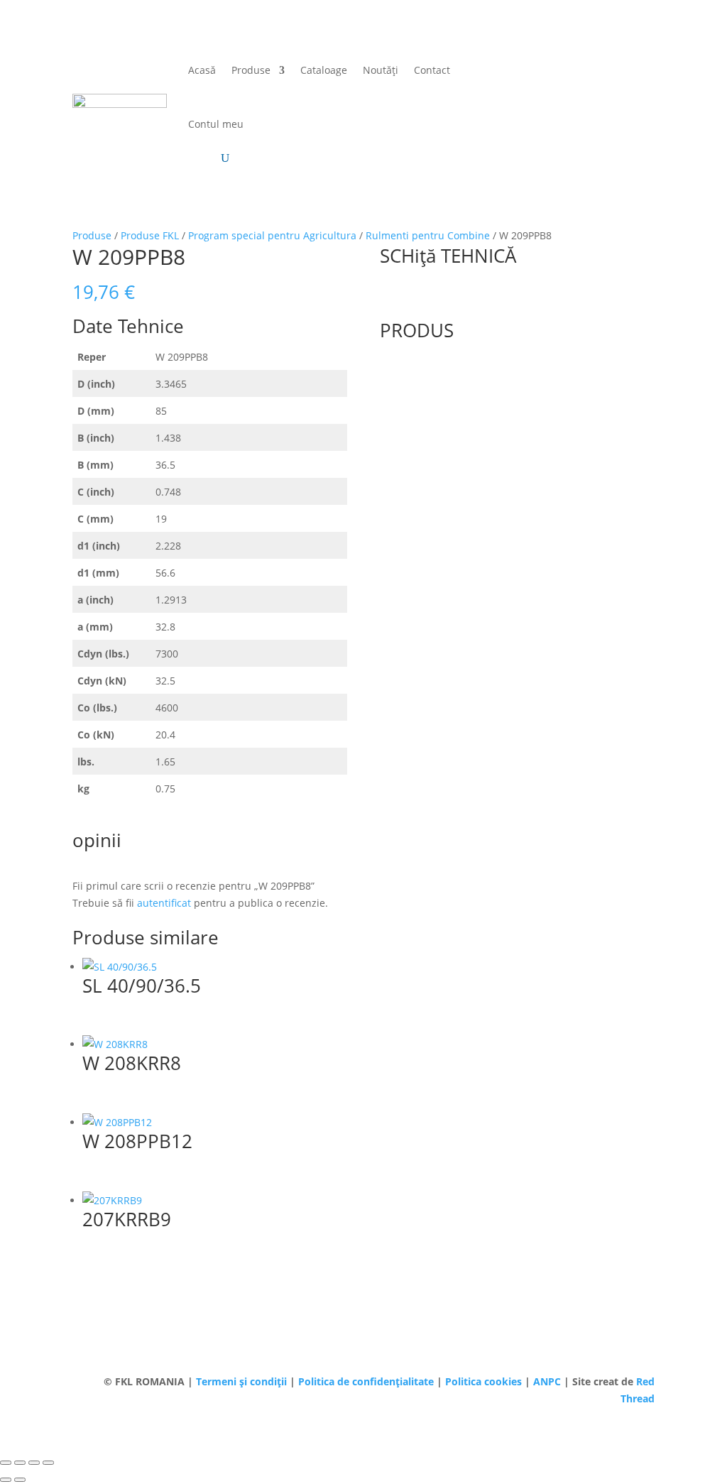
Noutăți (380, 70)
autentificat (164, 903)
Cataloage (323, 70)
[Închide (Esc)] (48, 1463)
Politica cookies (485, 1381)
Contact (432, 70)
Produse (250, 70)
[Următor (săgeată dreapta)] (20, 1480)
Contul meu (216, 124)
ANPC (548, 1381)
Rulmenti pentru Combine (428, 235)
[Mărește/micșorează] (5, 1463)
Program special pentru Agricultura (272, 235)
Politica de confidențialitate (367, 1381)
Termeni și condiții (243, 1381)
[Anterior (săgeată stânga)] (5, 1480)
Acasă (202, 70)
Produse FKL (150, 235)
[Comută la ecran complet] (20, 1463)
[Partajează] (34, 1463)
